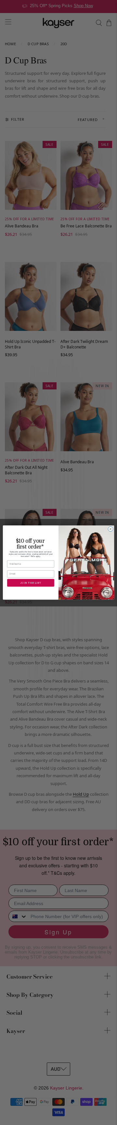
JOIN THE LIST (30, 582)
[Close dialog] (110, 528)
